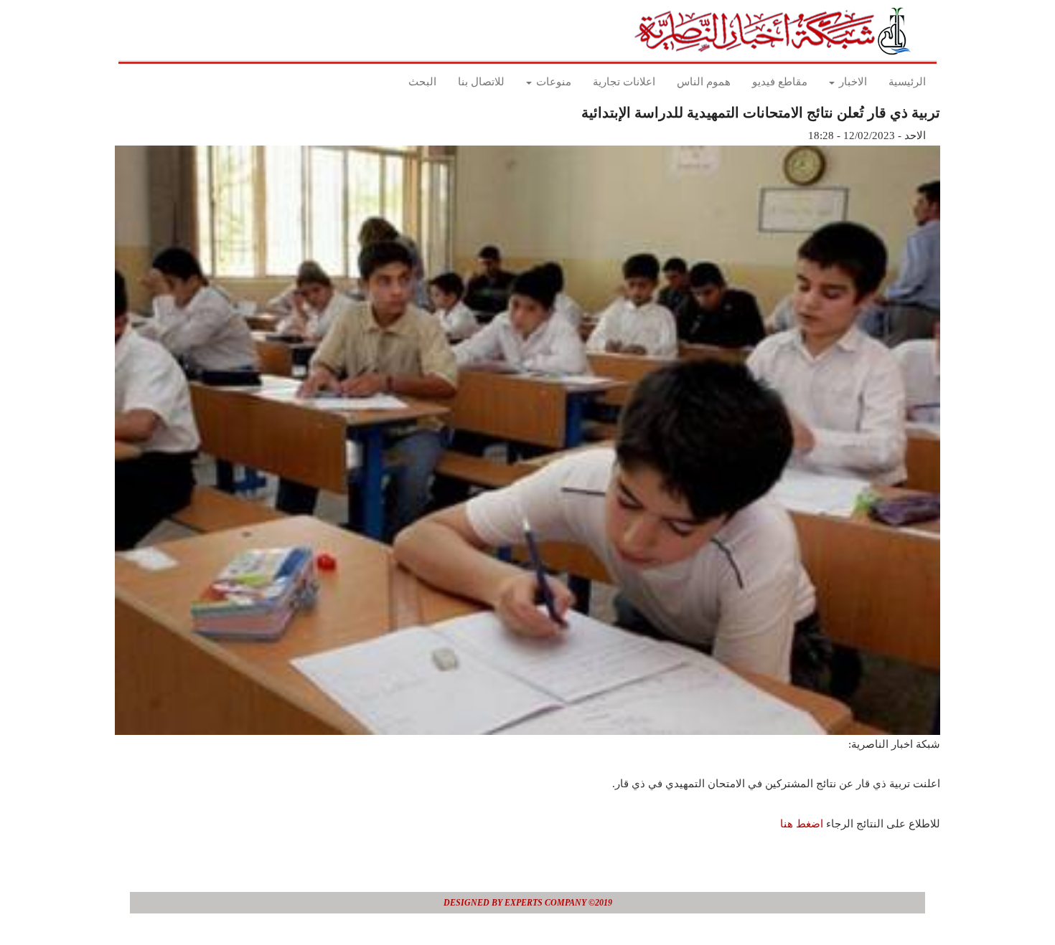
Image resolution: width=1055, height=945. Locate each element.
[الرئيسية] (777, 31)
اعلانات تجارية (624, 81)
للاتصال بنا (481, 81)
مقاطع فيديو (779, 81)
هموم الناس (704, 81)
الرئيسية (907, 81)
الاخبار (851, 81)
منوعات (552, 81)
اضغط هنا (801, 824)
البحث (422, 81)
